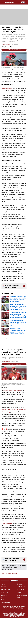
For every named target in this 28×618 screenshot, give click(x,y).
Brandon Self (6, 44)
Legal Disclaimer (22, 595)
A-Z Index (20, 598)
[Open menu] (2, 2)
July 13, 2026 (15, 440)
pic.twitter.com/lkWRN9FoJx (10, 438)
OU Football (8, 338)
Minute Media (8, 606)
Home (2, 338)
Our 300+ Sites (21, 587)
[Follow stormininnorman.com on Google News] (24, 286)
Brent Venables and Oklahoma (12, 390)
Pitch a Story (20, 589)
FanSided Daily (5, 589)
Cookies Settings (6, 602)
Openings (20, 584)
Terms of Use (21, 592)
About (3, 584)
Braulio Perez (7, 361)
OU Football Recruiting (11, 573)
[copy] (11, 47)
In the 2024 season (7, 88)
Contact (3, 587)
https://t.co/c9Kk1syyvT (15, 436)
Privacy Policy (5, 592)
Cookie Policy (5, 595)
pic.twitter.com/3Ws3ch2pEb (10, 227)
